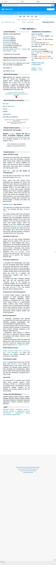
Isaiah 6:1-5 (18, 351)
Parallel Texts (16, 414)
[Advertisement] (28, 445)
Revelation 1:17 (17, 352)
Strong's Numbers (8, 411)
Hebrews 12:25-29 (17, 226)
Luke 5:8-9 (26, 351)
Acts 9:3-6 (6, 352)
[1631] (54, 255)
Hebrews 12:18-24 (12, 216)
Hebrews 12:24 (23, 344)
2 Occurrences (36, 64)
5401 (28, 79)
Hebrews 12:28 (15, 287)
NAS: (32, 39)
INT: (32, 44)
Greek (10, 22)
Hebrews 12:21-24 (16, 364)
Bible (3, 22)
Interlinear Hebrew (22, 409)
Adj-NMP (40, 34)
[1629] (2, 255)
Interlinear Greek (8, 409)
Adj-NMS (43, 49)
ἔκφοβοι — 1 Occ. (36, 68)
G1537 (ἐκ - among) (20, 49)
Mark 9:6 (5, 137)
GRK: (33, 36)
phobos (13, 63)
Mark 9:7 (14, 251)
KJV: (32, 43)
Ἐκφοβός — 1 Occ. (37, 70)
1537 (4, 79)
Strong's (6, 22)
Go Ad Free (3, 561)
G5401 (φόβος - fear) (9, 51)
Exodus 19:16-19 (8, 351)
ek (7, 63)
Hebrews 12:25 (24, 251)
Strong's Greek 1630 (37, 63)
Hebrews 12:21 (13, 137)
